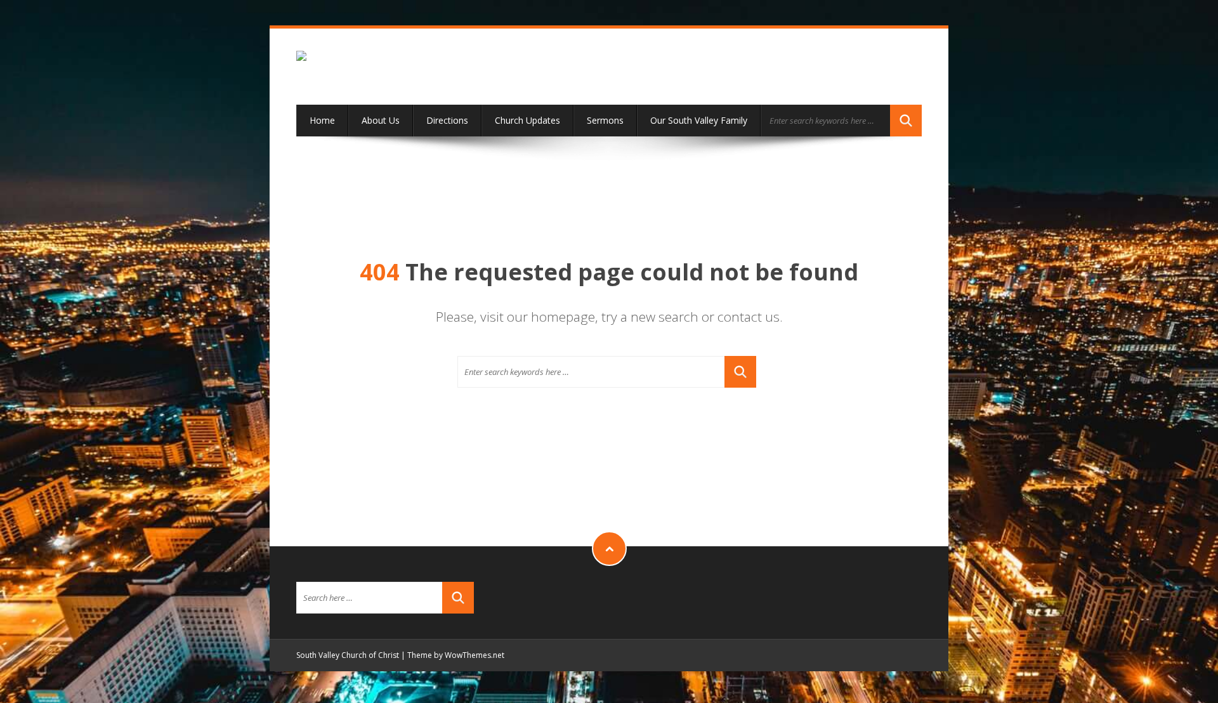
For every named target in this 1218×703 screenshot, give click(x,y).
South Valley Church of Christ (347, 655)
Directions (447, 120)
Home (322, 120)
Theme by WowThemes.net (455, 655)
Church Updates (527, 120)
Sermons (605, 120)
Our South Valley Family (698, 120)
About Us (381, 120)
